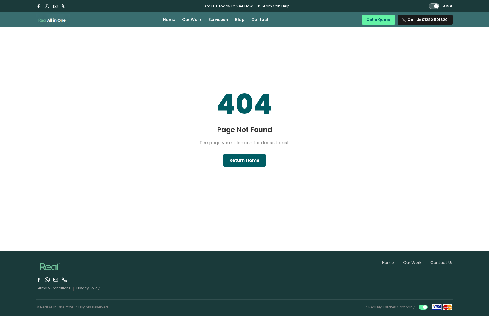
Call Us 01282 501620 (428, 19)
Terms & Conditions (53, 288)
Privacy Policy (88, 288)
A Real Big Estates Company (390, 307)
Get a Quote (378, 19)
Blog (239, 19)
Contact (260, 19)
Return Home (244, 160)
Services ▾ (218, 19)
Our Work (191, 19)
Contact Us (441, 262)
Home (169, 19)
